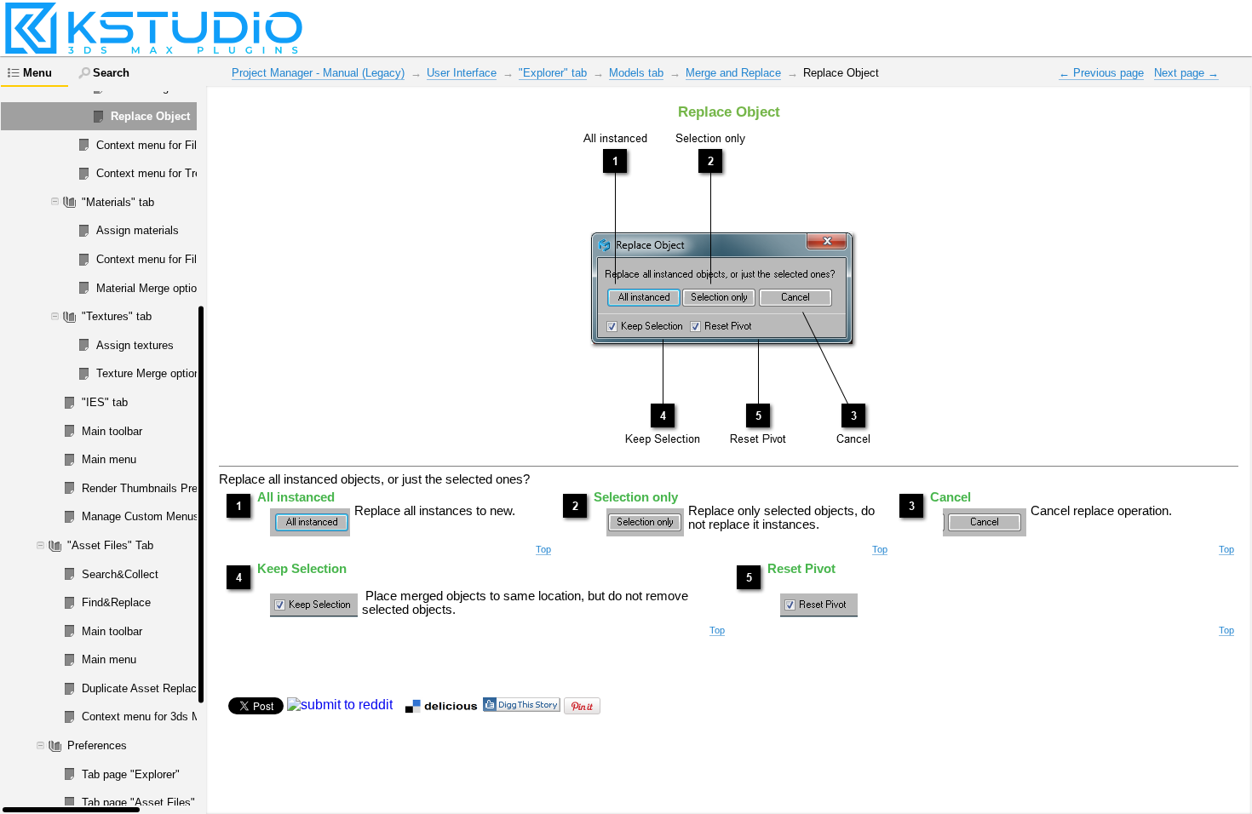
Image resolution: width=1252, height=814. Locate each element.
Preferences (97, 745)
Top (543, 549)
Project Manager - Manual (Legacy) (318, 72)
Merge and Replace (733, 72)
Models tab (636, 72)
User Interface (462, 72)
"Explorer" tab (553, 72)
